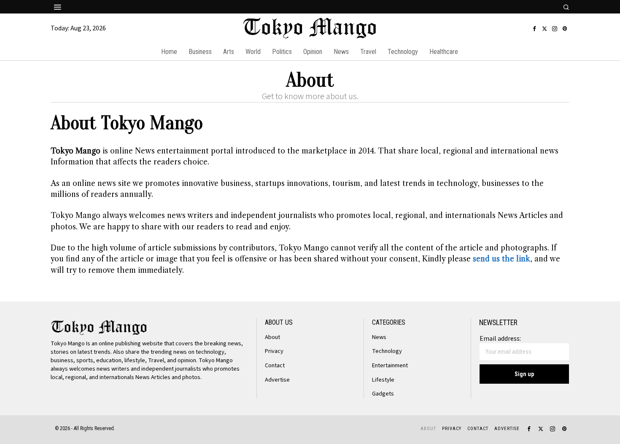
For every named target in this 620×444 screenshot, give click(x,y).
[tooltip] (534, 28)
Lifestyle (383, 379)
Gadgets (383, 393)
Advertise (277, 379)
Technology (387, 351)
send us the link (501, 259)
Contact (275, 365)
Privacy (274, 351)
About (272, 337)
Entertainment (390, 365)
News (379, 337)
